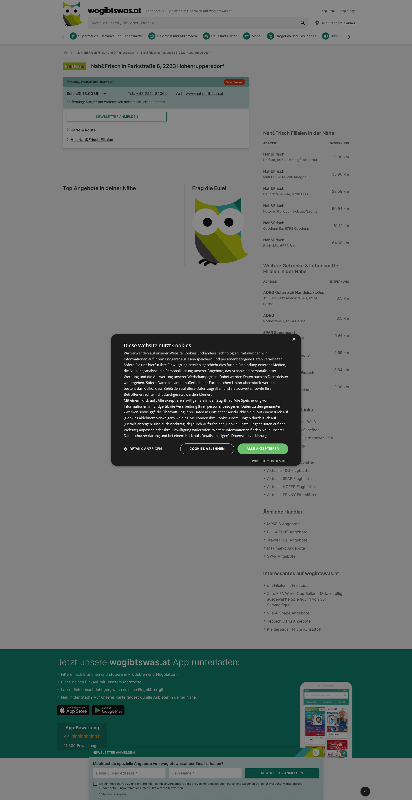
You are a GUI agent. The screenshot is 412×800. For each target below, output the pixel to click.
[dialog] (206, 400)
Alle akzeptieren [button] (263, 449)
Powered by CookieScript (270, 461)
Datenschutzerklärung (249, 435)
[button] (143, 449)
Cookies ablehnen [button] (207, 449)
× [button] (293, 339)
